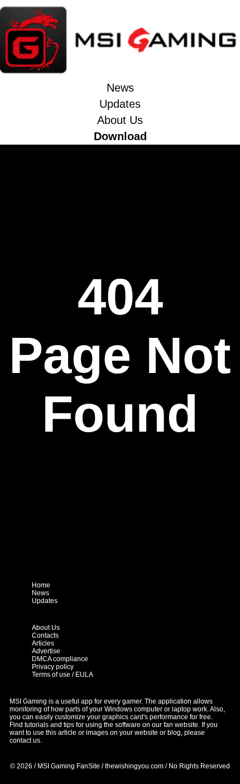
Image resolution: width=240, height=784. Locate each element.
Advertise (46, 651)
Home (41, 585)
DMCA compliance (60, 659)
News (120, 88)
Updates (120, 104)
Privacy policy (53, 667)
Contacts (45, 635)
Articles (43, 643)
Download (120, 136)
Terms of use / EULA (62, 674)
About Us (120, 120)
